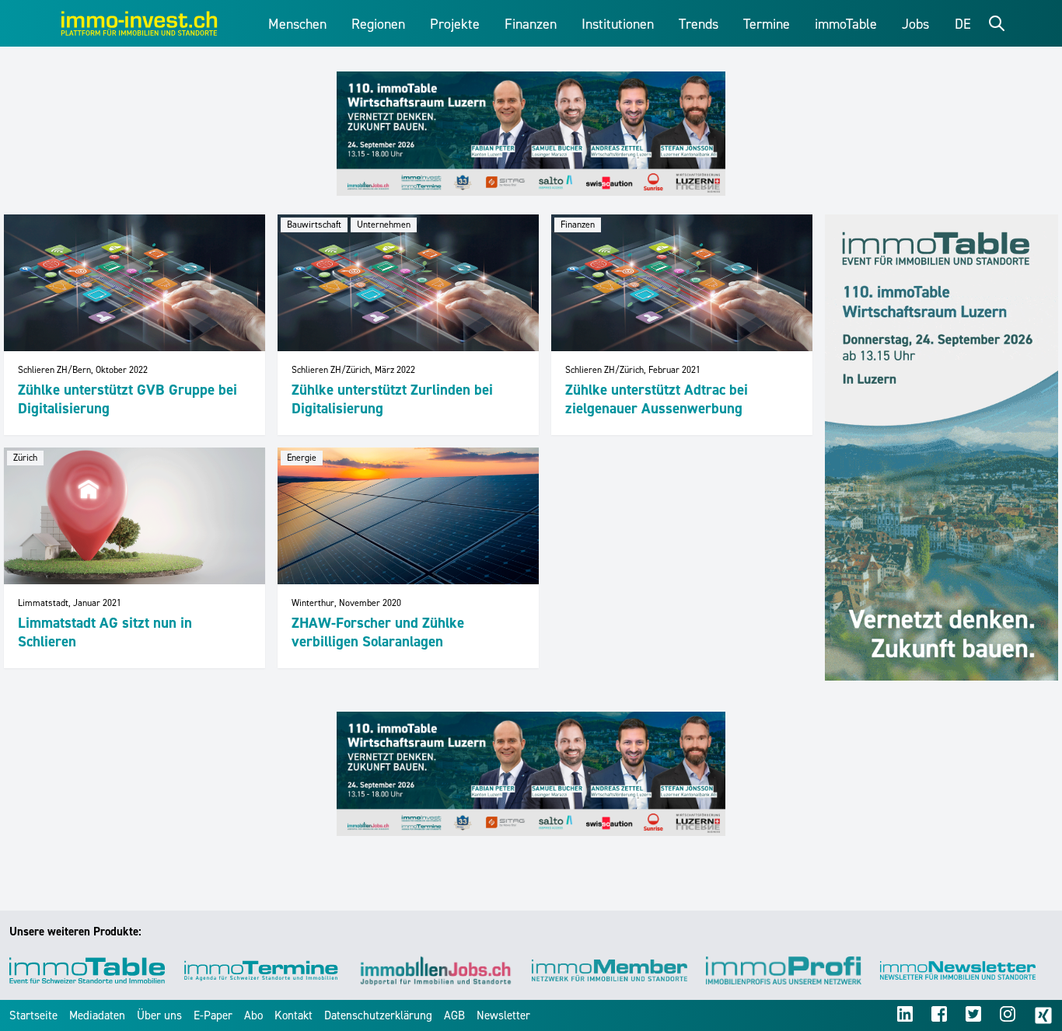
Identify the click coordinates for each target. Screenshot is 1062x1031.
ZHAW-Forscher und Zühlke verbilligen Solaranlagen (378, 632)
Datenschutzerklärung (378, 1015)
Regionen (378, 24)
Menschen (297, 24)
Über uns (159, 1015)
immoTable (846, 24)
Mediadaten (97, 1015)
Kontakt (293, 1015)
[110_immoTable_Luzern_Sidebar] (941, 447)
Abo (253, 1015)
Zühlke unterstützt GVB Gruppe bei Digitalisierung (127, 399)
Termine (766, 24)
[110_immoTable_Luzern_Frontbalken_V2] (531, 133)
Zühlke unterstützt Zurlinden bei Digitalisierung (392, 399)
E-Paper (213, 1015)
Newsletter (503, 1015)
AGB (454, 1015)
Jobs (915, 24)
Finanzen (531, 24)
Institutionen (618, 24)
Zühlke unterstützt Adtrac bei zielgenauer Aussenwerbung (656, 399)
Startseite (33, 1015)
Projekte (455, 24)
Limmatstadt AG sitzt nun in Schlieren (105, 632)
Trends (698, 24)
